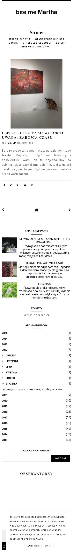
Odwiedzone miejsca (49, 39)
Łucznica (44, 283)
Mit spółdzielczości (37, 43)
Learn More (33, 546)
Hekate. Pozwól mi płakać (44, 263)
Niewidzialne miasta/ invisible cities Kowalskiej (44, 240)
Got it (48, 546)
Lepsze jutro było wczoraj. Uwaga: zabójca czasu (33, 134)
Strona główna (20, 39)
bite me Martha (36, 12)
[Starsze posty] (70, 209)
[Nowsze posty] (3, 209)
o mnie (14, 43)
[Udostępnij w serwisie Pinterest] (32, 184)
